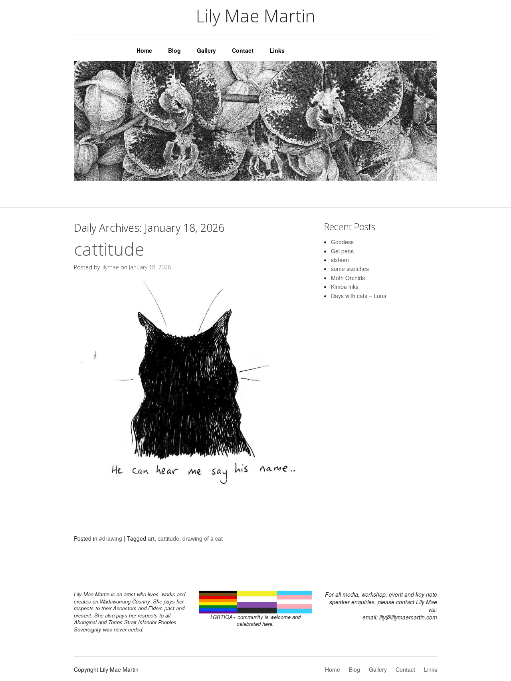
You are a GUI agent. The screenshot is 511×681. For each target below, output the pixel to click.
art (151, 538)
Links (277, 50)
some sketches (350, 269)
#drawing (110, 538)
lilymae (110, 267)
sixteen (340, 260)
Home (144, 50)
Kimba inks (344, 287)
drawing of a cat (202, 538)
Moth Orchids (348, 278)
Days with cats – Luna (358, 296)
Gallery (206, 50)
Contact (243, 50)
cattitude (109, 249)
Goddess (342, 242)
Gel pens (342, 251)
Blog (174, 50)
